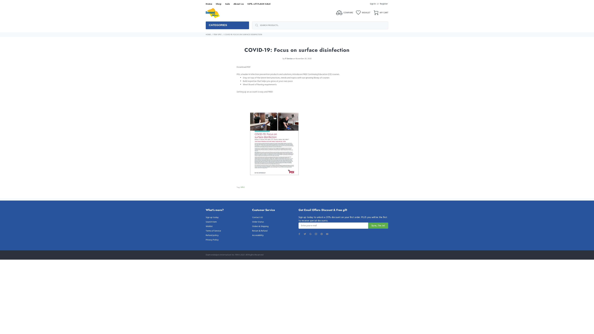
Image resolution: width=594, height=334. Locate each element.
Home (208, 34)
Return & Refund (259, 231)
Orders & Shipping (260, 226)
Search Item (211, 222)
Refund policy (212, 235)
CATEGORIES (218, 25)
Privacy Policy (212, 240)
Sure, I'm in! (378, 226)
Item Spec (217, 34)
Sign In (373, 4)
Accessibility (258, 235)
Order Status (258, 222)
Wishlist (209, 226)
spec (243, 187)
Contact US (257, 217)
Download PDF (244, 67)
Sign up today (212, 217)
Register (384, 4)
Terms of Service (213, 231)
